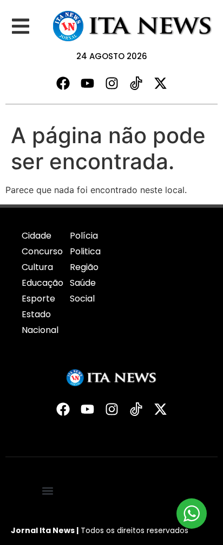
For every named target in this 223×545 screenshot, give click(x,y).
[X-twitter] (160, 83)
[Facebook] (63, 83)
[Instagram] (112, 83)
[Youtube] (87, 83)
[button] (20, 26)
